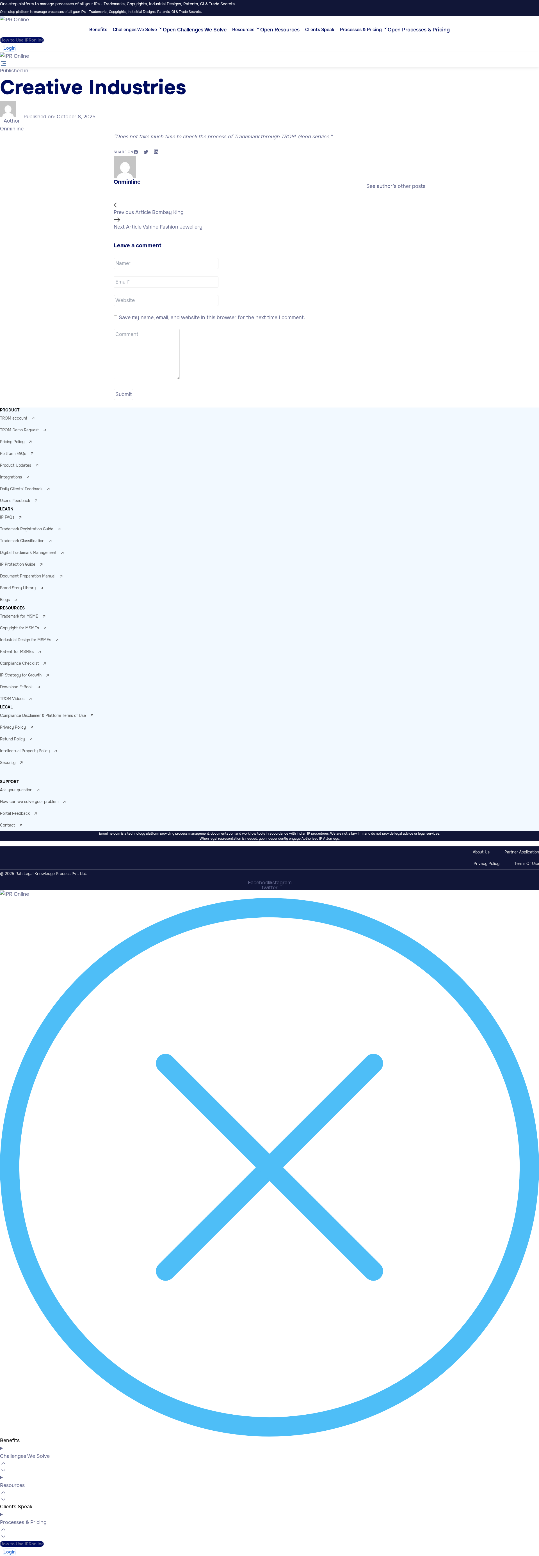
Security (7, 762)
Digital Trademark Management (28, 552)
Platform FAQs (13, 453)
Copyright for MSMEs (19, 627)
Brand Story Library (18, 587)
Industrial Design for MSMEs (25, 639)
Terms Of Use (526, 863)
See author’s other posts (395, 186)
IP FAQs (7, 517)
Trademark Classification (22, 540)
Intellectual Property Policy (25, 750)
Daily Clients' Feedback (21, 488)
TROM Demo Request (19, 429)
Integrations (11, 477)
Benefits (10, 1440)
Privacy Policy (13, 727)
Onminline (12, 129)
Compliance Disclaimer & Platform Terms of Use (43, 715)
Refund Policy (12, 739)
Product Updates (15, 465)
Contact (7, 825)
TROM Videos (12, 698)
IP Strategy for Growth (21, 675)
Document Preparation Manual (27, 576)
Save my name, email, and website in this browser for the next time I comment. (212, 317)
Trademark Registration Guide (26, 528)
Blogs (5, 599)
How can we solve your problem (29, 801)
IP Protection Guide (17, 564)
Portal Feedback (15, 813)
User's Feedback (15, 500)
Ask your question (16, 789)
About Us (481, 852)
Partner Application (521, 852)
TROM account (13, 418)
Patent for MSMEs (17, 651)
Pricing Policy (12, 441)
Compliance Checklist (19, 663)
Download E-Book (16, 686)
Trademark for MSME (19, 616)
